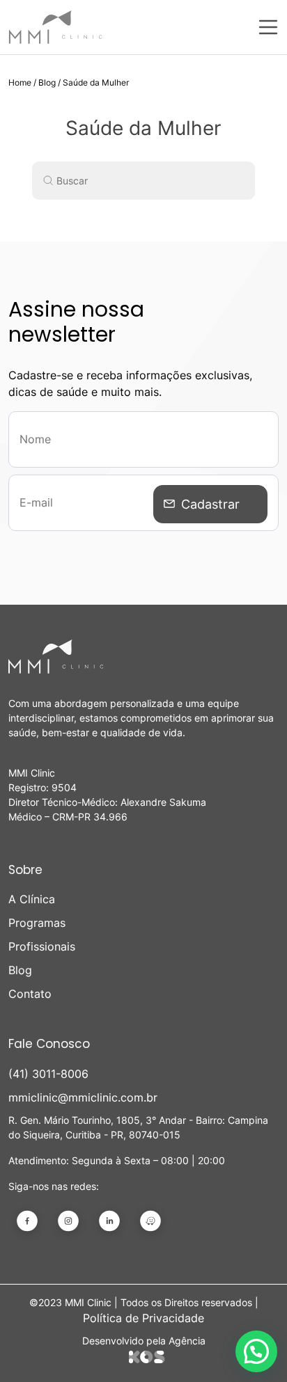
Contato (30, 994)
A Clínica (31, 899)
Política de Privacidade (143, 1318)
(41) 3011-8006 (48, 1074)
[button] (256, 1351)
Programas (36, 923)
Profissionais (41, 946)
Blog (47, 82)
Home (19, 82)
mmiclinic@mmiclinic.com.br (82, 1097)
